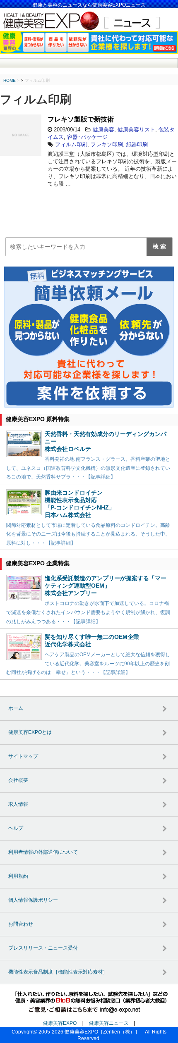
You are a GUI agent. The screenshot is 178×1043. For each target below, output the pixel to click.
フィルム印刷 (71, 144)
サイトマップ (23, 756)
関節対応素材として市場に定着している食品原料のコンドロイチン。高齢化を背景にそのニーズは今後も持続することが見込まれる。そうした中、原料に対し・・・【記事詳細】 (88, 534)
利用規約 (18, 876)
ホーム (15, 708)
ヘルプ (15, 828)
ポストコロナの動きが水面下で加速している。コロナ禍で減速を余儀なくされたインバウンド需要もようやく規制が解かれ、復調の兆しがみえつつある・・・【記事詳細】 (88, 612)
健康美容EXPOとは (30, 732)
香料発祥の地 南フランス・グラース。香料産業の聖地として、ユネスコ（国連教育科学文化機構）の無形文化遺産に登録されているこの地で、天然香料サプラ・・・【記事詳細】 (88, 468)
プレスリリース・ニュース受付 (43, 948)
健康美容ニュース (109, 1023)
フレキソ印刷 (107, 144)
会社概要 (18, 780)
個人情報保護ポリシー (33, 900)
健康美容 (103, 129)
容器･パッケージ (87, 137)
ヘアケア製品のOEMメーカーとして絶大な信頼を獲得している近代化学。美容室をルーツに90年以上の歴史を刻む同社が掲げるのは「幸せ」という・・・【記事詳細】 (88, 663)
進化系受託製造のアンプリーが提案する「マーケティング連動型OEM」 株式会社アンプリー (105, 585)
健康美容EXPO (60, 1023)
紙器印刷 (137, 144)
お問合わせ (20, 924)
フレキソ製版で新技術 (81, 119)
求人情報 (18, 804)
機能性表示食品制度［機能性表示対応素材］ (58, 972)
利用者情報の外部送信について (43, 852)
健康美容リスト (136, 129)
